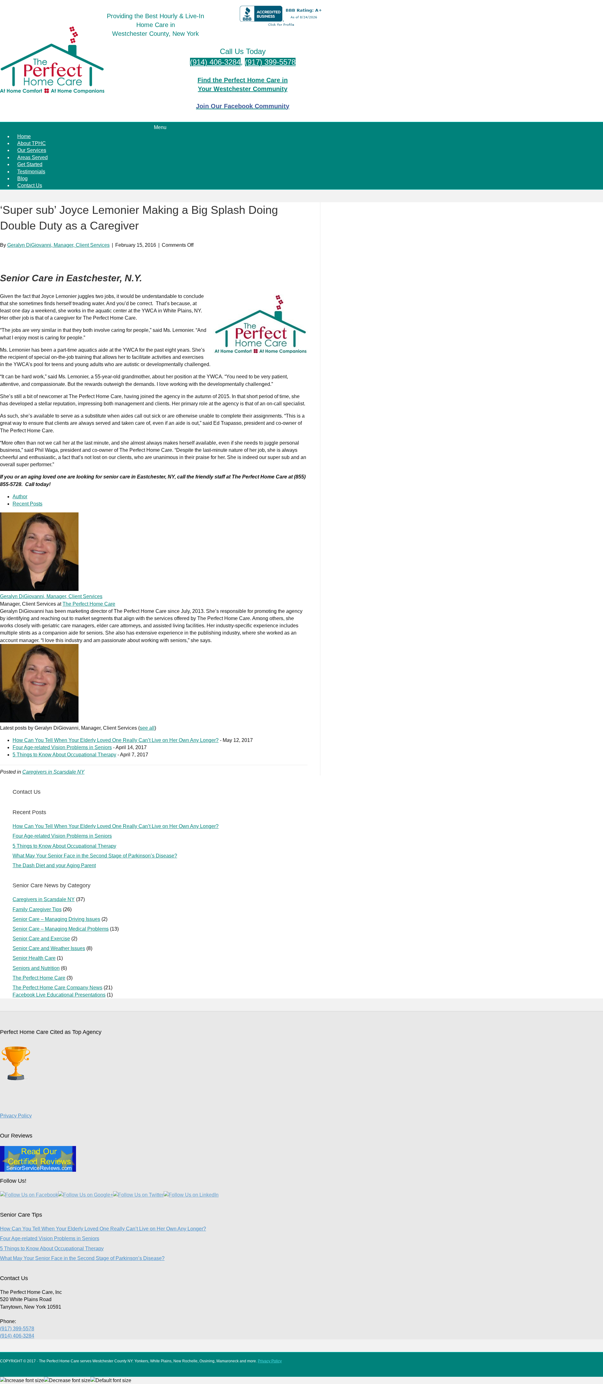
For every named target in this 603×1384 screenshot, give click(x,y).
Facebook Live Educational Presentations (59, 994)
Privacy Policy (16, 1115)
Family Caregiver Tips (37, 909)
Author (20, 496)
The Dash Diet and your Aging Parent (54, 865)
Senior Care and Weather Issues (49, 948)
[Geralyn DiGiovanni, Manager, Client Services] (39, 589)
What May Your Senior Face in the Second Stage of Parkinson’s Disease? (95, 855)
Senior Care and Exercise (41, 938)
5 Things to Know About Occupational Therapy (64, 754)
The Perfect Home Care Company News (57, 987)
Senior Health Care (34, 958)
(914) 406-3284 (215, 62)
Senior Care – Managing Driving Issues (56, 919)
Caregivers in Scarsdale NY (53, 772)
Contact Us (29, 185)
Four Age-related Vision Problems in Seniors (62, 747)
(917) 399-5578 (270, 62)
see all (147, 728)
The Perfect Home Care (88, 604)
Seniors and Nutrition (36, 968)
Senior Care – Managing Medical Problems (61, 929)
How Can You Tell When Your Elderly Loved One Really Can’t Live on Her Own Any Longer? (116, 740)
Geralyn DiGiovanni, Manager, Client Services (51, 596)
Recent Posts (27, 503)
